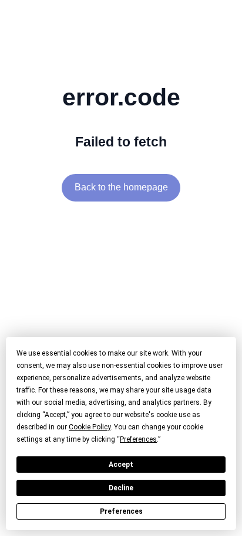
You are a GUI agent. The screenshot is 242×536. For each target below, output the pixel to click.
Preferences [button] (138, 439)
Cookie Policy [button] (89, 427)
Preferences (121, 511)
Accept (121, 464)
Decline (121, 488)
